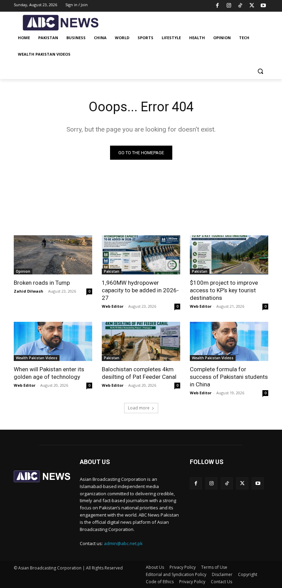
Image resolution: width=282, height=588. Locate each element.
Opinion (23, 271)
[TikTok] (241, 6)
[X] (252, 6)
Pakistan (111, 271)
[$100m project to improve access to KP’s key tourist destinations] (229, 254)
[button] (260, 71)
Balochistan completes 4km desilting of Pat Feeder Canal (139, 373)
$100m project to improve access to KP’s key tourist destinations (224, 290)
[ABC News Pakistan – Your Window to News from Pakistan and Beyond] (60, 23)
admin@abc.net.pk (123, 543)
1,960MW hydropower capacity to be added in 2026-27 (140, 290)
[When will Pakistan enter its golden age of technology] (53, 341)
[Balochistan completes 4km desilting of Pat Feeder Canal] (141, 341)
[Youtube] (264, 6)
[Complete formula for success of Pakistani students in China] (229, 341)
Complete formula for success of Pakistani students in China (229, 377)
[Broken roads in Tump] (53, 254)
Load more (139, 408)
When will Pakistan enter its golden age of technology (49, 373)
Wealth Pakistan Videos (36, 357)
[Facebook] (218, 6)
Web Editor (112, 306)
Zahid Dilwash (28, 291)
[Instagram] (229, 6)
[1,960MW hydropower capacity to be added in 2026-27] (141, 254)
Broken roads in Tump (42, 282)
